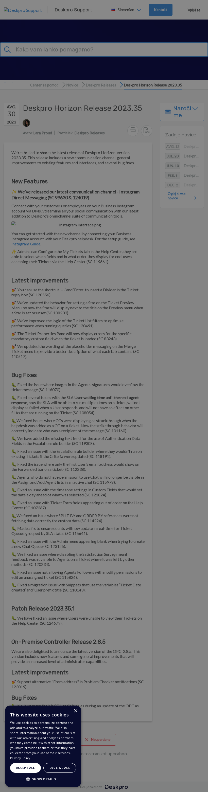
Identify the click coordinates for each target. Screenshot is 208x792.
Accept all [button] (25, 768)
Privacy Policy (20, 758)
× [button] (75, 711)
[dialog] (43, 746)
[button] (43, 779)
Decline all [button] (59, 768)
